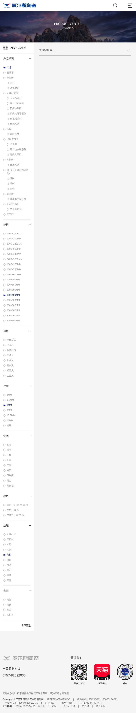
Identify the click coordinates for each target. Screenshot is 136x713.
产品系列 (8, 58)
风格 (6, 331)
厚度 (6, 386)
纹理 (6, 525)
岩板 (54, 706)
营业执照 (49, 702)
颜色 (6, 496)
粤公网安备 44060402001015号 (21, 702)
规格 (6, 224)
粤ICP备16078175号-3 (58, 699)
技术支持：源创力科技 (90, 702)
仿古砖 (85, 706)
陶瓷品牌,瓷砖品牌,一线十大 (30, 706)
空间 (6, 436)
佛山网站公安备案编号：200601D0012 (97, 699)
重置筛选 (26, 625)
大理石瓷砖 (69, 706)
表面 (6, 590)
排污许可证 (66, 702)
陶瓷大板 (100, 706)
